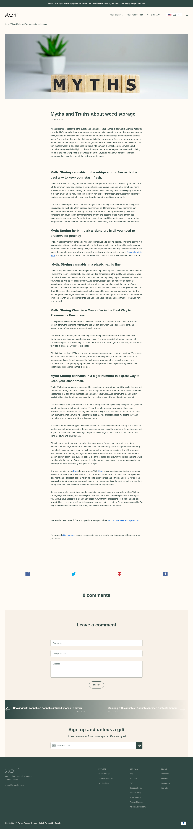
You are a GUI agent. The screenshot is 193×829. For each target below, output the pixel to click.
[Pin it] (119, 573)
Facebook (165, 774)
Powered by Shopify (53, 823)
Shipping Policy (136, 788)
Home (7, 24)
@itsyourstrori (68, 535)
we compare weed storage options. (124, 520)
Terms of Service (136, 802)
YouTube (164, 788)
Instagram (165, 783)
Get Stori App (153, 15)
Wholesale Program (138, 807)
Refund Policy (135, 793)
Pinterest (164, 778)
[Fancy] (165, 573)
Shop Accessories (135, 15)
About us (133, 778)
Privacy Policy (135, 797)
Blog (13, 24)
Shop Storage (116, 15)
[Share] (28, 573)
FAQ (131, 783)
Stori (75, 471)
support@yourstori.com (14, 785)
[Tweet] (73, 573)
